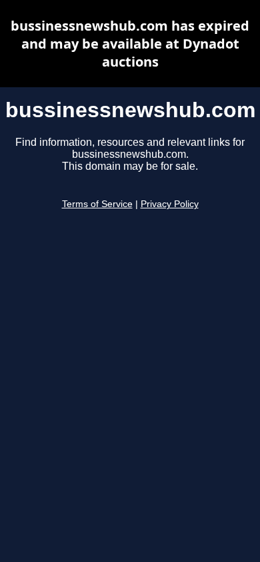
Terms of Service (97, 204)
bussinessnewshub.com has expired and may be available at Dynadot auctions (130, 44)
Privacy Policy (170, 204)
